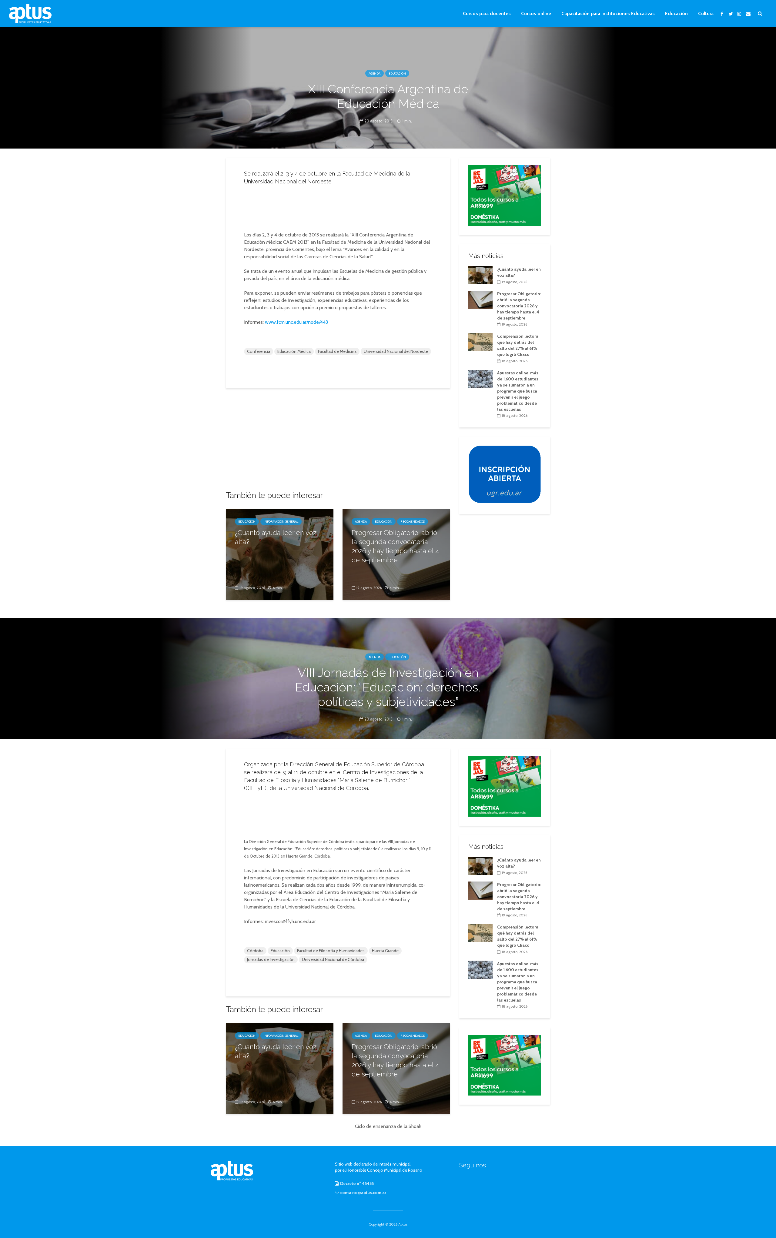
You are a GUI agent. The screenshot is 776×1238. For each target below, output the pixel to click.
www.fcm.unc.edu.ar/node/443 (296, 322)
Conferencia (258, 351)
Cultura (706, 13)
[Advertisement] (338, 206)
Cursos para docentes (487, 13)
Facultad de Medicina (337, 351)
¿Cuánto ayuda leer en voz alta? (275, 537)
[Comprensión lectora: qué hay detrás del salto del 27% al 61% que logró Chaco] (480, 342)
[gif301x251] (504, 474)
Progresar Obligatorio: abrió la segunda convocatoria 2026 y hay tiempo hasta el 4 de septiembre (395, 546)
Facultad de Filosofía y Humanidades (331, 950)
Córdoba (255, 950)
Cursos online (536, 13)
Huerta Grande (385, 950)
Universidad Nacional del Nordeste (396, 351)
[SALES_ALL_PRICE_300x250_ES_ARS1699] (504, 195)
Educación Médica (294, 351)
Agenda (374, 73)
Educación (676, 13)
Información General (281, 522)
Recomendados (412, 522)
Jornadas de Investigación (271, 959)
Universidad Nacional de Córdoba (333, 959)
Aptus (402, 1224)
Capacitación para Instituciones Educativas (608, 13)
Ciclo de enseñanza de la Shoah (388, 1126)
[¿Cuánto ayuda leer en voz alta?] (279, 554)
